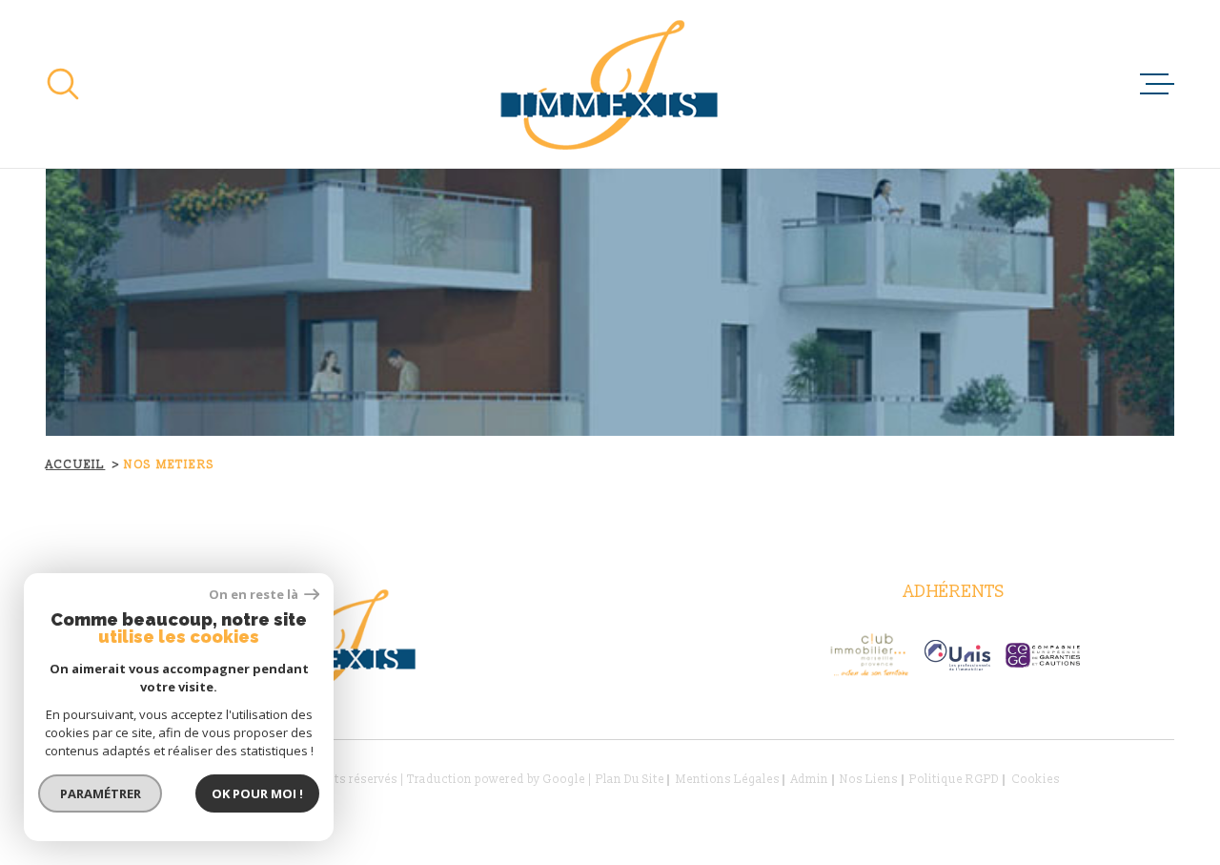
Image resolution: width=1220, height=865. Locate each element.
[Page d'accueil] (610, 84)
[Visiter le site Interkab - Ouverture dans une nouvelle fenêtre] (957, 655)
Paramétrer (100, 793)
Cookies (1035, 780)
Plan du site (630, 779)
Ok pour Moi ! (257, 793)
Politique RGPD (954, 779)
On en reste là (254, 594)
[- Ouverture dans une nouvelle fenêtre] (869, 655)
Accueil (75, 465)
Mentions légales (728, 779)
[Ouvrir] (63, 84)
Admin (809, 779)
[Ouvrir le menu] (1157, 84)
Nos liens (869, 779)
